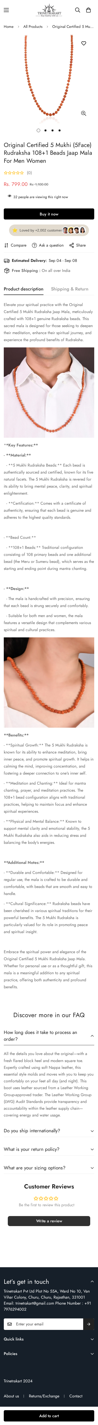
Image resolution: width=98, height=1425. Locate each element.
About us (11, 1396)
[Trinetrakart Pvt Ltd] (49, 10)
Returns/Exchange (44, 1396)
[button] (88, 10)
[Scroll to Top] (89, 1398)
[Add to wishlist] (83, 43)
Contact (75, 1396)
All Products (32, 26)
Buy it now (49, 214)
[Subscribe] (88, 1324)
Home (9, 26)
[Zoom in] (83, 113)
